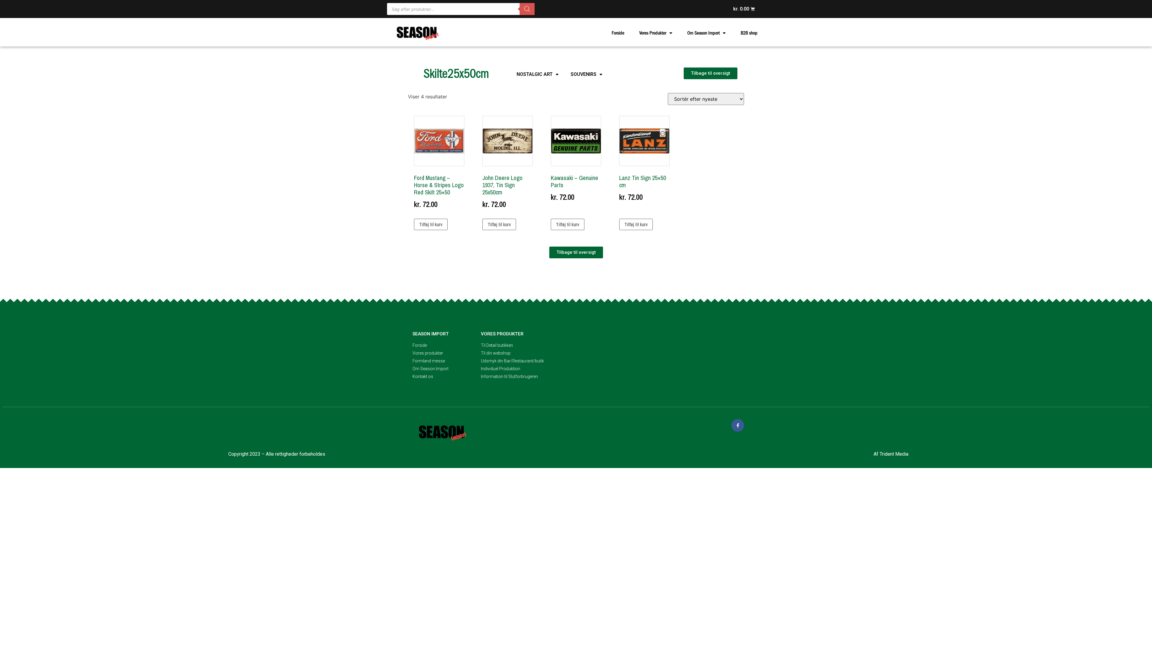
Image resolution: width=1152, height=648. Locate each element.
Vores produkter (502, 334)
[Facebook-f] (737, 425)
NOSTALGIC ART (535, 74)
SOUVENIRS (583, 74)
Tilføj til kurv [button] (430, 224)
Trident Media (894, 454)
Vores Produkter (652, 33)
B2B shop (749, 33)
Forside (618, 33)
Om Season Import (703, 33)
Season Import (430, 334)
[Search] (527, 9)
